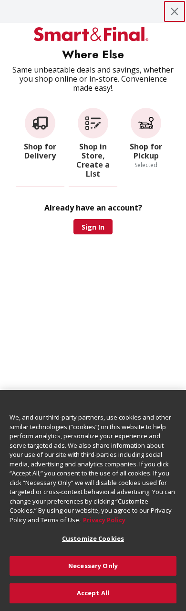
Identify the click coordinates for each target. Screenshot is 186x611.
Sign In (93, 227)
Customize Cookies (93, 538)
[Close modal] (174, 11)
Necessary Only (93, 565)
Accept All (93, 593)
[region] (93, 500)
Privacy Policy (104, 520)
